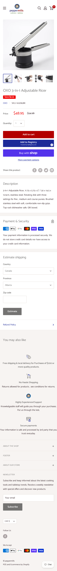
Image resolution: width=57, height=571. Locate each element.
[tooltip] (51, 145)
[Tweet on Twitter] (46, 170)
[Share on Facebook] (34, 170)
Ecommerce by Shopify (19, 564)
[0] (51, 8)
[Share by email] (52, 170)
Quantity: (7, 123)
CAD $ (7, 521)
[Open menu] (4, 8)
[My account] (45, 8)
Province (7, 278)
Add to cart (29, 134)
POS (5, 564)
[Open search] (39, 8)
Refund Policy (9, 325)
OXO (5, 103)
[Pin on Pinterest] (40, 170)
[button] (28, 143)
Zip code (7, 293)
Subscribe (13, 507)
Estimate (12, 311)
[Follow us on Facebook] (5, 536)
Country (6, 264)
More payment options (28, 160)
